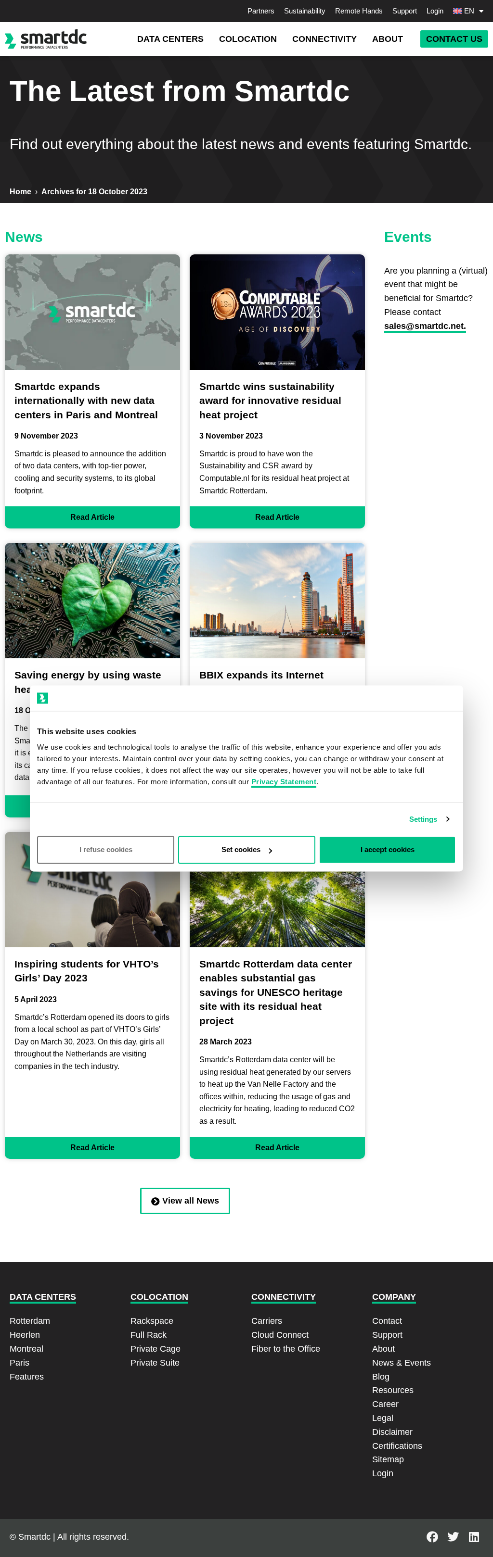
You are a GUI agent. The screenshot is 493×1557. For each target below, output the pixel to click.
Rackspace (151, 1321)
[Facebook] (432, 1537)
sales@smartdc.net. (425, 326)
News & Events (401, 1363)
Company (394, 1297)
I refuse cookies (105, 850)
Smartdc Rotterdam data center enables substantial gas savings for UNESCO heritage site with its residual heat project (275, 992)
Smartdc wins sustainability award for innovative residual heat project (270, 400)
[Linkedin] (474, 1537)
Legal (382, 1418)
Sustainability (304, 11)
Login (435, 11)
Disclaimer (392, 1432)
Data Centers (43, 1297)
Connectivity (283, 1297)
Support (404, 11)
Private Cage (155, 1349)
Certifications (397, 1446)
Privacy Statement (284, 782)
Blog (380, 1376)
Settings (423, 819)
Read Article (92, 517)
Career (385, 1404)
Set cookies (240, 850)
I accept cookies (388, 850)
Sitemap (388, 1459)
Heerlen (25, 1335)
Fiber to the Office (285, 1349)
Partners (260, 11)
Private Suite (155, 1363)
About (383, 1349)
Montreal (26, 1349)
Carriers (266, 1321)
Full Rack (148, 1335)
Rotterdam (30, 1321)
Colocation (159, 1297)
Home (20, 192)
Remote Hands (359, 11)
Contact (387, 1321)
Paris (19, 1363)
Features (27, 1376)
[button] (170, 39)
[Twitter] (453, 1537)
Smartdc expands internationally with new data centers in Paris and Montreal (86, 400)
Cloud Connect (280, 1335)
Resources (393, 1390)
